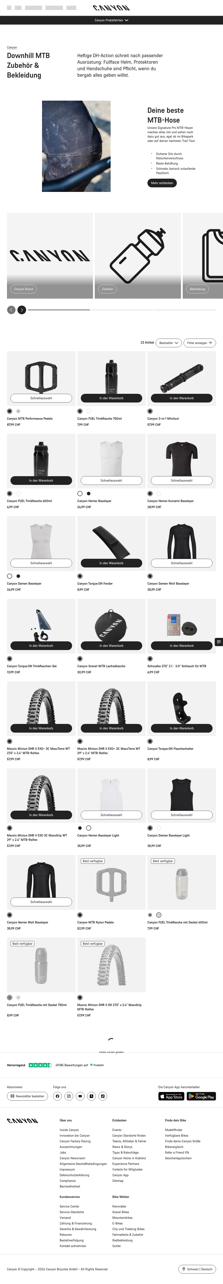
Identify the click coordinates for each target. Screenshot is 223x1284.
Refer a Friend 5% (177, 1152)
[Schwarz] (88, 493)
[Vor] (21, 310)
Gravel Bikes (120, 1212)
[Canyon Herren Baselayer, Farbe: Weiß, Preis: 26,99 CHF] (111, 461)
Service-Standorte (72, 1212)
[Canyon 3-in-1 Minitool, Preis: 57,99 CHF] (181, 378)
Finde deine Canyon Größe (182, 1141)
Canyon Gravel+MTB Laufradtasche (101, 666)
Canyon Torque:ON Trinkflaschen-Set (32, 666)
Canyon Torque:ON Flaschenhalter (170, 749)
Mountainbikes (122, 1218)
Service (71, 8)
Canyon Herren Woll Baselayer (27, 922)
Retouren (66, 1234)
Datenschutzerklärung (74, 1175)
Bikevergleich (174, 1147)
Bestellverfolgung (72, 1240)
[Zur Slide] (122, 310)
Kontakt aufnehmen (73, 1246)
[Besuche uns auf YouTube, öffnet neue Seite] (80, 1096)
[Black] (80, 828)
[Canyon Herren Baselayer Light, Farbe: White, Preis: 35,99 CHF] (111, 795)
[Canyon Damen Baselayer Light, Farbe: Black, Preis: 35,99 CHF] (181, 795)
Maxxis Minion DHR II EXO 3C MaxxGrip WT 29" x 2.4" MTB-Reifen (37, 837)
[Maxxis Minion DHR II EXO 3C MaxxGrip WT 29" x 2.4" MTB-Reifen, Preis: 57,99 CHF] (41, 795)
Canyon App (120, 1175)
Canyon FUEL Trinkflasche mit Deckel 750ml (37, 1005)
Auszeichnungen (71, 1147)
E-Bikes (117, 1223)
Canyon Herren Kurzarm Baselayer (170, 501)
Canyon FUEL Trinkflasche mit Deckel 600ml (177, 922)
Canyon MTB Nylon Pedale (95, 922)
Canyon (12, 47)
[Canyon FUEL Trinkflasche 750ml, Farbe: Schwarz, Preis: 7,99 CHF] (111, 378)
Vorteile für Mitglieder (127, 1169)
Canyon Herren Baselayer (94, 501)
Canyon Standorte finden (129, 1135)
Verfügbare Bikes (176, 1135)
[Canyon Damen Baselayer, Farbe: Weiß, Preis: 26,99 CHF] (41, 543)
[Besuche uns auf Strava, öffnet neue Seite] (91, 1096)
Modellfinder (173, 1130)
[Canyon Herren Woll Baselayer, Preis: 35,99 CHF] (41, 882)
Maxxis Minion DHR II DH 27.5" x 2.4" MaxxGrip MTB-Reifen (109, 1007)
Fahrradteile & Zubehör (127, 1234)
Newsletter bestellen (29, 1096)
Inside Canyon (69, 1130)
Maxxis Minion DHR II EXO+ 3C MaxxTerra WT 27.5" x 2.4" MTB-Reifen (38, 751)
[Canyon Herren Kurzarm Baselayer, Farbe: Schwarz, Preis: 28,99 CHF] (181, 461)
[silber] (18, 411)
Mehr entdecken (162, 183)
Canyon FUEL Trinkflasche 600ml (29, 501)
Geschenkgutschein (178, 1158)
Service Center (69, 1206)
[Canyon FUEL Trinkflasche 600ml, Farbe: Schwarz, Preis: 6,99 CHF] (41, 461)
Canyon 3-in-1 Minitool (163, 418)
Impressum (67, 1169)
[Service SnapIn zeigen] (219, 642)
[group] (111, 263)
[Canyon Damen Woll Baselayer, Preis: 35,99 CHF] (181, 543)
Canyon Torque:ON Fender (95, 583)
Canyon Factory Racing (75, 1141)
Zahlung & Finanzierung (76, 1223)
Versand (65, 1218)
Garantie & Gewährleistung (78, 1229)
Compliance (68, 1181)
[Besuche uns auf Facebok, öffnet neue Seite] (57, 1096)
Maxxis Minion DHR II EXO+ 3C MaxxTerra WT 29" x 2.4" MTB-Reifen (108, 751)
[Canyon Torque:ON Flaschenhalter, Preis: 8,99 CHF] (181, 708)
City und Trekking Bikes (128, 1229)
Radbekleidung (122, 1240)
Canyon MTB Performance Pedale (29, 418)
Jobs (63, 1152)
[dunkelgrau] (150, 915)
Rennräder (119, 1206)
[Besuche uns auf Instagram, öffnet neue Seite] (68, 1096)
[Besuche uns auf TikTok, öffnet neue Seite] (102, 1096)
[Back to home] (111, 8)
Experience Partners (125, 1164)
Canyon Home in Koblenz (129, 1158)
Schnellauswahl (41, 398)
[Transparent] (88, 411)
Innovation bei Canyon (75, 1135)
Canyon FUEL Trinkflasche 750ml (99, 418)
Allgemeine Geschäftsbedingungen (83, 1164)
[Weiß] (158, 493)
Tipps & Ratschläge (125, 1152)
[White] (158, 828)
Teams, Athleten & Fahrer (129, 1141)
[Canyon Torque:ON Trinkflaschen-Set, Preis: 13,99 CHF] (41, 626)
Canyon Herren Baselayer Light (98, 835)
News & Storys (122, 1147)
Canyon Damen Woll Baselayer (168, 583)
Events (117, 1130)
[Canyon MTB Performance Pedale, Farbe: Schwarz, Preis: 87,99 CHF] (41, 378)
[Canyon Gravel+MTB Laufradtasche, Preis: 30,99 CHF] (111, 626)
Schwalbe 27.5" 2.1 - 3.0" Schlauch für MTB (176, 666)
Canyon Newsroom (72, 1158)
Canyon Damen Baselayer (24, 583)
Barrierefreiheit (70, 1186)
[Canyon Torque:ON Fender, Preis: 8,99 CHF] (111, 543)
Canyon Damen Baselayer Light (168, 835)
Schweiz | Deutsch (199, 1269)
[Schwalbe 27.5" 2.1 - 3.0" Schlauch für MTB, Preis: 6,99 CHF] (181, 626)
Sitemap (117, 1181)
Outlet (116, 1246)
